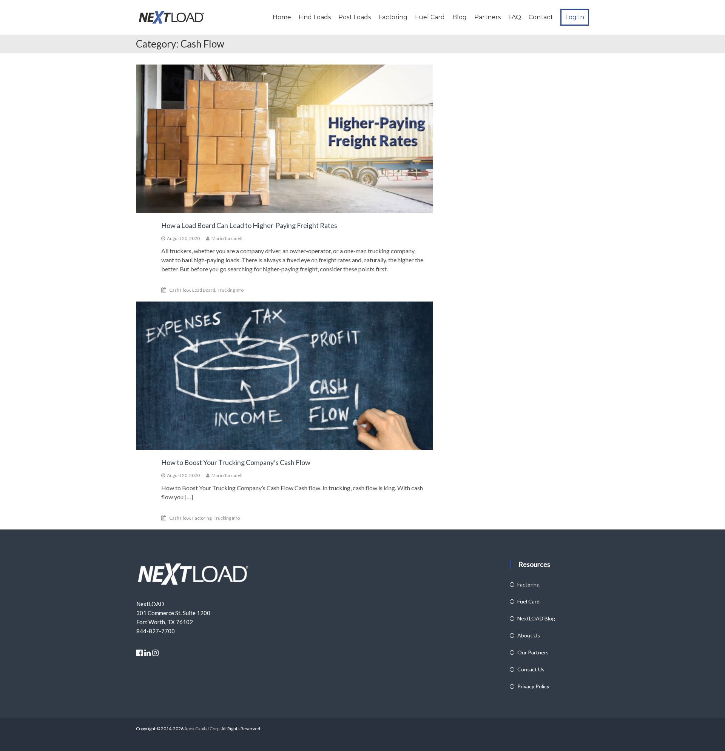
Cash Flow (179, 290)
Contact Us (531, 669)
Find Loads (315, 17)
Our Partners (533, 652)
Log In (574, 17)
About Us (528, 635)
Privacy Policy (533, 686)
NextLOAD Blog (536, 618)
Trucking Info (231, 290)
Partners (487, 17)
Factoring (392, 17)
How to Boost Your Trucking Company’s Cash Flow (235, 462)
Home (282, 17)
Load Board (203, 290)
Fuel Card (430, 17)
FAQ (514, 17)
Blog (459, 17)
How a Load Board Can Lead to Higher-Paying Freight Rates (249, 225)
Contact (541, 17)
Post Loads (354, 17)
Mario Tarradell (226, 238)
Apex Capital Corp (201, 728)
